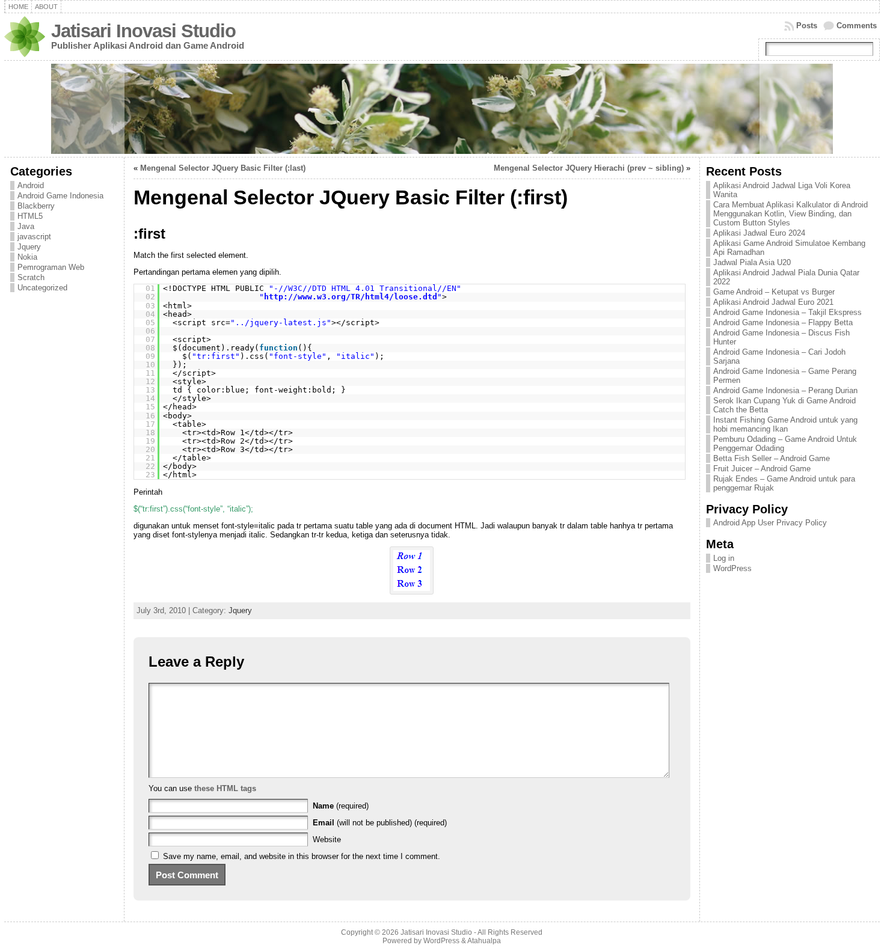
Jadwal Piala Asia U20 (752, 262)
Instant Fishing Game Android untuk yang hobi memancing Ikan (785, 424)
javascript (34, 236)
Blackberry (36, 205)
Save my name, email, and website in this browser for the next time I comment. (301, 856)
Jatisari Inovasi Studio (143, 30)
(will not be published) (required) (380, 822)
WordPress (732, 568)
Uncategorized (42, 287)
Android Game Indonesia (60, 195)
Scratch (31, 277)
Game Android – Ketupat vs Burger (774, 291)
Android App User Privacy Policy (770, 522)
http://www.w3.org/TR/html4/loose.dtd (350, 296)
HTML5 (30, 216)
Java (25, 226)
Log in (723, 558)
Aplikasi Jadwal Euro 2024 (759, 232)
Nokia (27, 256)
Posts (806, 25)
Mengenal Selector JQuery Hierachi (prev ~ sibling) (589, 168)
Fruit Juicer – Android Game (762, 468)
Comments (856, 25)
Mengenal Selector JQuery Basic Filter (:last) (222, 168)
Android (30, 185)
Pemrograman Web (50, 267)
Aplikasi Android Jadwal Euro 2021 (773, 302)
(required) (341, 805)
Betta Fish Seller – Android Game (771, 458)
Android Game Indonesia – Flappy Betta (783, 322)
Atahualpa (484, 941)
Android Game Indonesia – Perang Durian (785, 390)
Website (327, 839)
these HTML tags (225, 788)
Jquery (29, 246)
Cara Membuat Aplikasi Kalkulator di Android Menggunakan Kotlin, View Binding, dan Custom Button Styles (790, 213)
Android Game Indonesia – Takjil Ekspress (787, 312)
